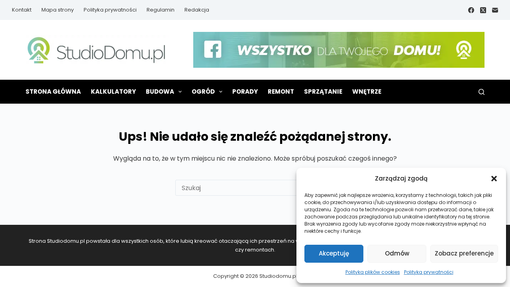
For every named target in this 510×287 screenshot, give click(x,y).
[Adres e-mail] (495, 10)
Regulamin (161, 10)
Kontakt (21, 10)
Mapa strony (57, 10)
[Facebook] (471, 10)
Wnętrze (366, 91)
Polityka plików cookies (372, 272)
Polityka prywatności (428, 272)
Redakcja (196, 10)
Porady (245, 91)
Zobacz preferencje (464, 253)
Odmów (397, 253)
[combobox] (247, 188)
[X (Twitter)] (483, 10)
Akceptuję (334, 253)
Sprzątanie (323, 91)
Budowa (160, 91)
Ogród (203, 91)
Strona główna (53, 91)
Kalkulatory (113, 91)
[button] (494, 179)
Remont (281, 91)
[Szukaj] (481, 92)
